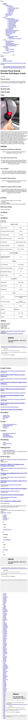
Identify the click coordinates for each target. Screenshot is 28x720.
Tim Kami (10, 12)
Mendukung (5, 46)
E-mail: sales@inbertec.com (9, 450)
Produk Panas (3, 512)
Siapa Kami (10, 6)
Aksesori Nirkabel (12, 25)
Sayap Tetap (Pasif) (12, 22)
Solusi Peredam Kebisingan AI (12, 44)
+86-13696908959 (7, 539)
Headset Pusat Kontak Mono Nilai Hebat (14, 333)
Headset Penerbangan (10, 18)
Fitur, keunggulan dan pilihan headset (11, 501)
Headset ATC (11, 28)
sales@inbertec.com (7, 529)
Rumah (4, 3)
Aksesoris (8, 35)
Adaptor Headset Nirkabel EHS (14, 38)
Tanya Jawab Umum (10, 49)
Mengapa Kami (11, 9)
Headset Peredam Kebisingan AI (12, 30)
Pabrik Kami (11, 10)
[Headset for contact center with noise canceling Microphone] (14, 386)
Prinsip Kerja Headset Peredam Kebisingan (12, 494)
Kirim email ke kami (5, 86)
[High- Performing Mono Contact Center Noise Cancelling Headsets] (14, 379)
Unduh (7, 48)
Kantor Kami (11, 11)
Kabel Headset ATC (12, 26)
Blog (7, 16)
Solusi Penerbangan (10, 41)
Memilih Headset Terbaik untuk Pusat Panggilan (14, 488)
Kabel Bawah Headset (13, 36)
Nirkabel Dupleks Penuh (13, 19)
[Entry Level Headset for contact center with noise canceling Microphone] (14, 372)
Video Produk (11, 51)
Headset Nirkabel (9, 29)
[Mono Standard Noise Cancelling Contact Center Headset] (13, 392)
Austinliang (5, 549)
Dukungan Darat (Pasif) (13, 21)
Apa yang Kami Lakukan (13, 8)
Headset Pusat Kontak (10, 32)
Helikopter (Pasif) (12, 23)
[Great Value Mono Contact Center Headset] (9, 407)
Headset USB (8, 33)
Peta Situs (9, 512)
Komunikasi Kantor (10, 43)
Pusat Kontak (8, 42)
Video (7, 50)
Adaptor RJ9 (11, 37)
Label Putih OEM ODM (11, 45)
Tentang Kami (9, 5)
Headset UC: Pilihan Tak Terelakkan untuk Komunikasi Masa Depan (12, 465)
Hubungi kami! (4, 509)
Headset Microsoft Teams (11, 31)
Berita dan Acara (9, 13)
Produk (4, 17)
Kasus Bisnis (8, 15)
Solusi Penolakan (11, 24)
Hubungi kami (6, 52)
